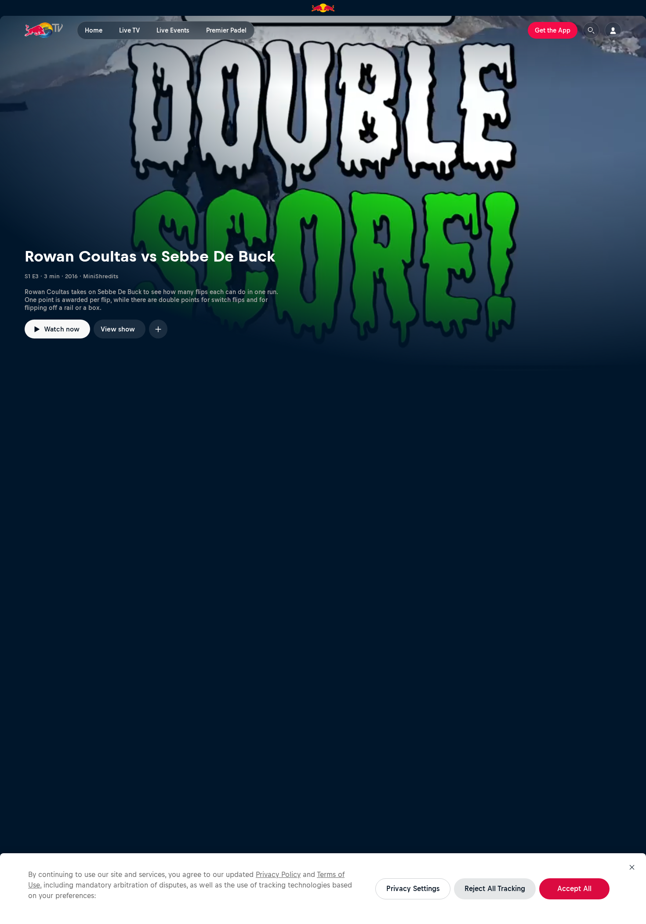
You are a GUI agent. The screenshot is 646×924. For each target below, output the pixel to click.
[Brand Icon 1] (323, 8)
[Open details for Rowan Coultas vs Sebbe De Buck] (323, 194)
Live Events (172, 30)
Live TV (129, 30)
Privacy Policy (278, 874)
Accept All (574, 888)
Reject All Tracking (495, 888)
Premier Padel (226, 30)
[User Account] (613, 30)
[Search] (591, 30)
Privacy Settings (412, 888)
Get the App (552, 30)
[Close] (632, 867)
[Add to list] (158, 329)
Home (93, 30)
